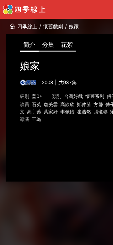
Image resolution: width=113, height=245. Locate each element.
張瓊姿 (101, 112)
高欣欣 (67, 104)
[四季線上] (24, 9)
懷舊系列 (94, 96)
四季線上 (27, 26)
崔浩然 (84, 112)
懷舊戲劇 (53, 26)
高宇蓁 (34, 112)
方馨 (98, 104)
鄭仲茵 (84, 104)
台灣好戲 (73, 96)
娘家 (74, 26)
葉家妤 (51, 112)
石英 (36, 104)
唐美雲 (51, 104)
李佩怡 (67, 112)
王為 (36, 119)
